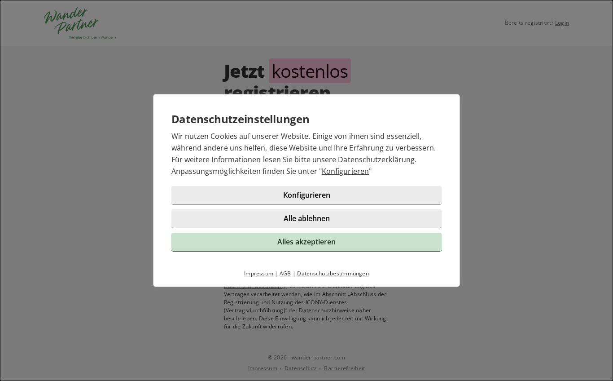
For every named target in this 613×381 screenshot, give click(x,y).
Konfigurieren (345, 171)
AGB (285, 273)
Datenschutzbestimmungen (333, 273)
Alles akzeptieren (306, 242)
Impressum (258, 273)
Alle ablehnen (307, 218)
